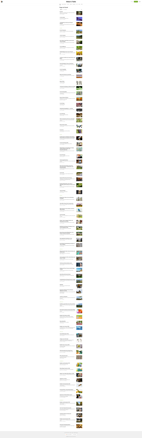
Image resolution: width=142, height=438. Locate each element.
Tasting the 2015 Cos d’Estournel (65, 413)
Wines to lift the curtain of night (64, 364)
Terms (72, 432)
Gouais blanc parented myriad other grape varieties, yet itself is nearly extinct (67, 93)
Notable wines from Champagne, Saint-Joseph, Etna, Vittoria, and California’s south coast (67, 99)
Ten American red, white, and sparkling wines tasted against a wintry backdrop (67, 385)
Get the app (74, 434)
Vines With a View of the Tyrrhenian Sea (66, 203)
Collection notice (76, 432)
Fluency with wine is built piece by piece (65, 285)
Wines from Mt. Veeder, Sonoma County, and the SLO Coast (67, 252)
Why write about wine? (64, 355)
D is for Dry (62, 129)
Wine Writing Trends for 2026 (65, 368)
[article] (71, 13)
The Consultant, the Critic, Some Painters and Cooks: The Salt (67, 258)
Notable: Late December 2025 (65, 363)
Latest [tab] (61, 9)
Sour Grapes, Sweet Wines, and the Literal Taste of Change (67, 41)
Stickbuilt (61, 284)
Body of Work (62, 81)
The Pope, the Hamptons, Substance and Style (67, 86)
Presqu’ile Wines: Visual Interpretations (66, 389)
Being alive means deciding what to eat (65, 379)
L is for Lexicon (62, 17)
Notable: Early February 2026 (65, 315)
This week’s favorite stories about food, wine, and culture (67, 24)
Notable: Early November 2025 (65, 418)
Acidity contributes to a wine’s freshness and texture (66, 173)
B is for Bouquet (62, 154)
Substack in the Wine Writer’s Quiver (66, 394)
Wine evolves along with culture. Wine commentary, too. (67, 334)
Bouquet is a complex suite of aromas (64, 155)
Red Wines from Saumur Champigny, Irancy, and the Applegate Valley (67, 227)
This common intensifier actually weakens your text (66, 351)
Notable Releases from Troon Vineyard (66, 51)
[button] (60, 4)
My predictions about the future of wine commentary (66, 369)
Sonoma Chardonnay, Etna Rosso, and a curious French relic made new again (67, 403)
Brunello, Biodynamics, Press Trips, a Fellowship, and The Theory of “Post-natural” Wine (67, 184)
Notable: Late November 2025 (65, 402)
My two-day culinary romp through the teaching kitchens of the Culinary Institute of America (67, 409)
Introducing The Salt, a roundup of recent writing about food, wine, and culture (67, 292)
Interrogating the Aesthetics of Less (66, 238)
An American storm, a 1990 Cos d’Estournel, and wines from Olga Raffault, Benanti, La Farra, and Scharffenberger (67, 328)
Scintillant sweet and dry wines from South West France (67, 36)
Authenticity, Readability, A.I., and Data (66, 108)
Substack (67, 436)
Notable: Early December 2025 (65, 383)
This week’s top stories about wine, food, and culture (66, 270)
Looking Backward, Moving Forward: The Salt (67, 279)
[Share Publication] (133, 1)
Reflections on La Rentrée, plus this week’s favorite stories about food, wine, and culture (67, 13)
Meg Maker (63, 14)
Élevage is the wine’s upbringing (64, 114)
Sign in (140, 1)
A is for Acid (62, 172)
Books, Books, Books (63, 124)
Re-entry (61, 11)
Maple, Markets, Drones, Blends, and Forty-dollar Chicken (67, 209)
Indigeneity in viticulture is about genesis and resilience (67, 47)
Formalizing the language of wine (64, 18)
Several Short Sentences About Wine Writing (67, 309)
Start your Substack (69, 434)
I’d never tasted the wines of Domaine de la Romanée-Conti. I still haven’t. (67, 298)
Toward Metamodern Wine (64, 333)
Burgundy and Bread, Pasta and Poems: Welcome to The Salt (66, 290)
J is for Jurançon (62, 35)
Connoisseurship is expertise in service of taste (66, 143)
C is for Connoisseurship (64, 142)
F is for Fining (62, 103)
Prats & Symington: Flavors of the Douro (66, 63)
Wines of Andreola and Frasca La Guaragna (67, 118)
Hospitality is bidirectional (63, 70)
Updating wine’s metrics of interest (64, 322)
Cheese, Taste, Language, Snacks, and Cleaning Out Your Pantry (66, 221)
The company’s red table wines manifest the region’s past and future (67, 65)
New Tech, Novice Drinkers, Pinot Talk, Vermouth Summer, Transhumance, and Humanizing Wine (66, 166)
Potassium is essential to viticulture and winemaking (66, 31)
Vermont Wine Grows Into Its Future (66, 177)
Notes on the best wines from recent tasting (65, 228)
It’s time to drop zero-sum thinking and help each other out (67, 374)
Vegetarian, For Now (63, 378)
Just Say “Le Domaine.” (64, 296)
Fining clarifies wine (62, 104)
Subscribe (136, 1)
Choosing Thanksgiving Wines (65, 424)
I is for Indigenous (63, 46)
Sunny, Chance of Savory (64, 97)
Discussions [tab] (65, 9)
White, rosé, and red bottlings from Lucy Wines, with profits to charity (67, 216)
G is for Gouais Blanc (63, 91)
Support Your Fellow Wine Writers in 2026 (67, 373)
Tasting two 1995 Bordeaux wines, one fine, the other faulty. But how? (67, 161)
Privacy (70, 432)
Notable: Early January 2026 (64, 344)
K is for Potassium (63, 30)
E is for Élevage (62, 113)
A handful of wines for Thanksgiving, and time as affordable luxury (67, 420)
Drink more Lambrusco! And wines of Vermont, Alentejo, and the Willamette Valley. (67, 346)
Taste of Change (62, 190)
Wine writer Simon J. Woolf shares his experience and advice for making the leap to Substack (67, 396)
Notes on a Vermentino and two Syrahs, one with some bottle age (67, 53)
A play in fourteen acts (62, 414)
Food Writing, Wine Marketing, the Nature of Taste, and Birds (67, 244)
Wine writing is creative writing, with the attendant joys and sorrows (67, 311)
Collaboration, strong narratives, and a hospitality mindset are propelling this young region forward (67, 179)
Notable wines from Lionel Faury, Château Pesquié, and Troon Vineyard (67, 305)
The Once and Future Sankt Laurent (66, 263)
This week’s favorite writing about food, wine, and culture (67, 125)
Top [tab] (62, 9)
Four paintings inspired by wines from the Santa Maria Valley (67, 390)
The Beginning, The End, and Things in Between (66, 23)
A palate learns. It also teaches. (64, 191)
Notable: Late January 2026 (64, 326)
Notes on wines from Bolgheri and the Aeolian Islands (67, 204)
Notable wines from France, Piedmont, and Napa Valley (67, 275)
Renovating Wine (63, 321)
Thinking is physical (62, 82)
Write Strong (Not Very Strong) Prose (66, 350)
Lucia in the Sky (62, 214)
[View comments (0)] (65, 49)
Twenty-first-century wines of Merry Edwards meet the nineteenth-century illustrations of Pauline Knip (67, 340)
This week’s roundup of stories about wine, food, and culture (67, 280)
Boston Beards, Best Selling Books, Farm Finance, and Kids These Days (67, 233)
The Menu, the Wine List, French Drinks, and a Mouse (67, 58)
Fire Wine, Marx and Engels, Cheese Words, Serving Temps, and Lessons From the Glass (67, 137)
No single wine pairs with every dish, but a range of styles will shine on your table (67, 426)
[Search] (131, 1)
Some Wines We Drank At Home (65, 274)
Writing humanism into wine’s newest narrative (66, 239)
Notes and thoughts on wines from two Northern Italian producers (67, 120)
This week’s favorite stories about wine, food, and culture (67, 245)
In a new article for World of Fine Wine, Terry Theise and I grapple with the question (67, 357)
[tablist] (63, 9)
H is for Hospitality (63, 69)
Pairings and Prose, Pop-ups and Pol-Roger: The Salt (67, 269)
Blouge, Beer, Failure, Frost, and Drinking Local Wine (67, 198)
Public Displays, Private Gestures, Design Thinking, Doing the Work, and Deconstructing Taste (67, 148)
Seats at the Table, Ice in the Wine (65, 74)
